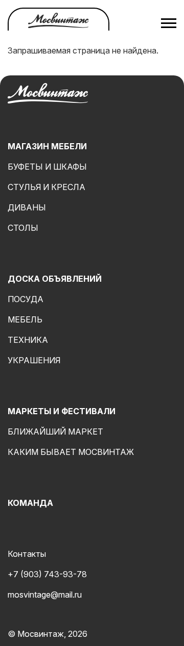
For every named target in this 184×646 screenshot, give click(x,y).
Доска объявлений (55, 279)
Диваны (27, 207)
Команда (30, 503)
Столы (23, 228)
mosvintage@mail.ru (45, 594)
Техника (28, 340)
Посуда (25, 299)
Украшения (34, 360)
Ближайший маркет (55, 431)
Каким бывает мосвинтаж (71, 452)
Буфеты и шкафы (47, 167)
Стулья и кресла (46, 187)
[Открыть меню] (168, 23)
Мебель (25, 319)
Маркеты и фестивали (62, 411)
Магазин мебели (47, 146)
